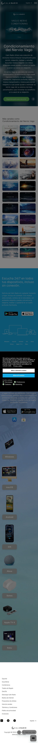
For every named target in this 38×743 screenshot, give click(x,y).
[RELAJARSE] (10, 241)
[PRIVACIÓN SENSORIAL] (10, 130)
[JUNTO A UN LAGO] (10, 219)
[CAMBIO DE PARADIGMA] (10, 186)
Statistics (8, 384)
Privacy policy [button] (17, 366)
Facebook (1, 720)
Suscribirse (5, 682)
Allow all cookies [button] (18, 375)
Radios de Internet (8, 698)
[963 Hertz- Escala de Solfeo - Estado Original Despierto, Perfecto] (28, 163)
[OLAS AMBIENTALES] (28, 253)
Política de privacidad (9, 710)
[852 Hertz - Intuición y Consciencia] (28, 152)
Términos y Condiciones (9, 707)
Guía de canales (7, 704)
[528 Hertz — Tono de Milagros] (10, 141)
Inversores (5, 714)
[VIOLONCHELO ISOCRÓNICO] (28, 219)
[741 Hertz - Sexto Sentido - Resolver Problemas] (10, 152)
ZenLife (4, 691)
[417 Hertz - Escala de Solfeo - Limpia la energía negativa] (10, 174)
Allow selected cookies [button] (18, 370)
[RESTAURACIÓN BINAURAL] (28, 197)
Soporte (4, 678)
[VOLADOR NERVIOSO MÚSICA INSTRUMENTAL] (28, 230)
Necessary (8, 382)
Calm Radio (9, 3)
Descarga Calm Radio (9, 694)
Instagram (14, 720)
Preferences (20, 382)
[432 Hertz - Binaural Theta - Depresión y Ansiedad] (10, 163)
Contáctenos (6, 685)
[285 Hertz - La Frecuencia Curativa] (28, 174)
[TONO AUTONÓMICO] (10, 197)
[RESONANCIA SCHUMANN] (28, 186)
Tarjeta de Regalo (7, 688)
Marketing (18, 384)
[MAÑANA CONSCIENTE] (28, 241)
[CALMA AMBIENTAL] (10, 253)
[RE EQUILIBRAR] (10, 230)
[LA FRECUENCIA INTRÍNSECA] (28, 208)
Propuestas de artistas (9, 701)
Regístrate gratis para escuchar (16, 99)
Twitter (8, 720)
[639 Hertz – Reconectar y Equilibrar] (28, 141)
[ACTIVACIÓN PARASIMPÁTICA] (10, 208)
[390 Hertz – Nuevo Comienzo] (28, 130)
